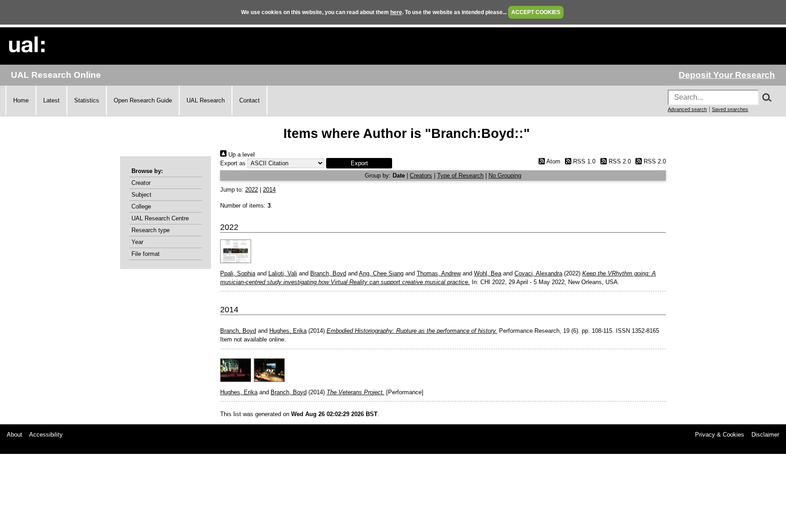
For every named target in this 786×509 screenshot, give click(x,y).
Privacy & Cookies (719, 434)
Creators (421, 175)
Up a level (241, 154)
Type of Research (460, 175)
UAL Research (205, 100)
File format (145, 253)
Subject (141, 194)
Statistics (86, 100)
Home (21, 100)
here (396, 12)
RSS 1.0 (583, 161)
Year (137, 242)
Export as (233, 163)
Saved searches (730, 109)
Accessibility (46, 434)
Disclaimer (765, 434)
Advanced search (687, 109)
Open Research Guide (143, 100)
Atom (552, 161)
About (14, 434)
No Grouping (505, 175)
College (141, 206)
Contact (249, 100)
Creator (141, 182)
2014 (269, 189)
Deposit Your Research (727, 75)
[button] (359, 163)
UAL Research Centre (160, 218)
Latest (51, 100)
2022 (251, 189)
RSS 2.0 (618, 161)
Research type (150, 230)
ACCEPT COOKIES (535, 12)
